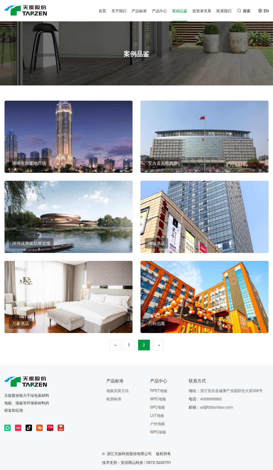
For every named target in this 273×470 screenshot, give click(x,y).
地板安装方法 (117, 390)
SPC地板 (157, 407)
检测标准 (113, 398)
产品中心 (158, 381)
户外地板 (157, 423)
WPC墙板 (158, 431)
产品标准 (114, 381)
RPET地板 (158, 390)
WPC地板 (158, 398)
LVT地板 (157, 415)
